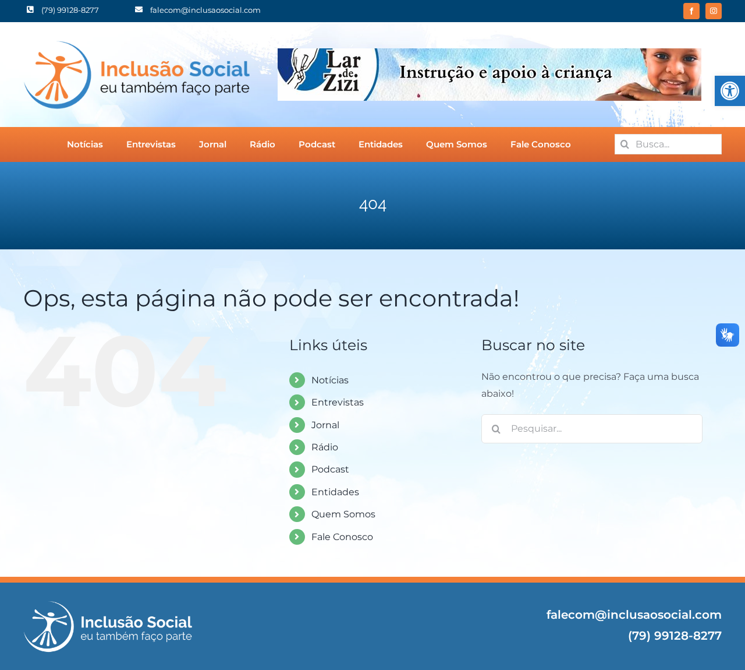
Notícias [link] (330, 380)
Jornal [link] (325, 425)
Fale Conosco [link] (342, 536)
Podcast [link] (330, 469)
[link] (730, 91)
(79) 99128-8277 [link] (675, 636)
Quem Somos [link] (343, 514)
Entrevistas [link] (337, 402)
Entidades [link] (335, 492)
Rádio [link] (324, 447)
